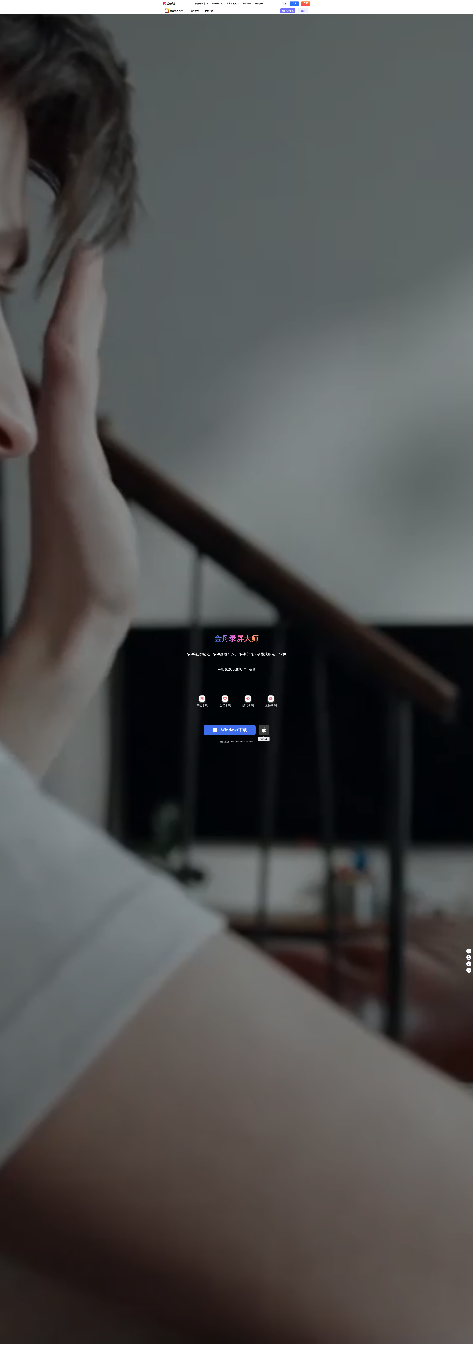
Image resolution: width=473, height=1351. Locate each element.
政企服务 (259, 3)
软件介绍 (195, 11)
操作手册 (209, 11)
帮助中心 (247, 3)
